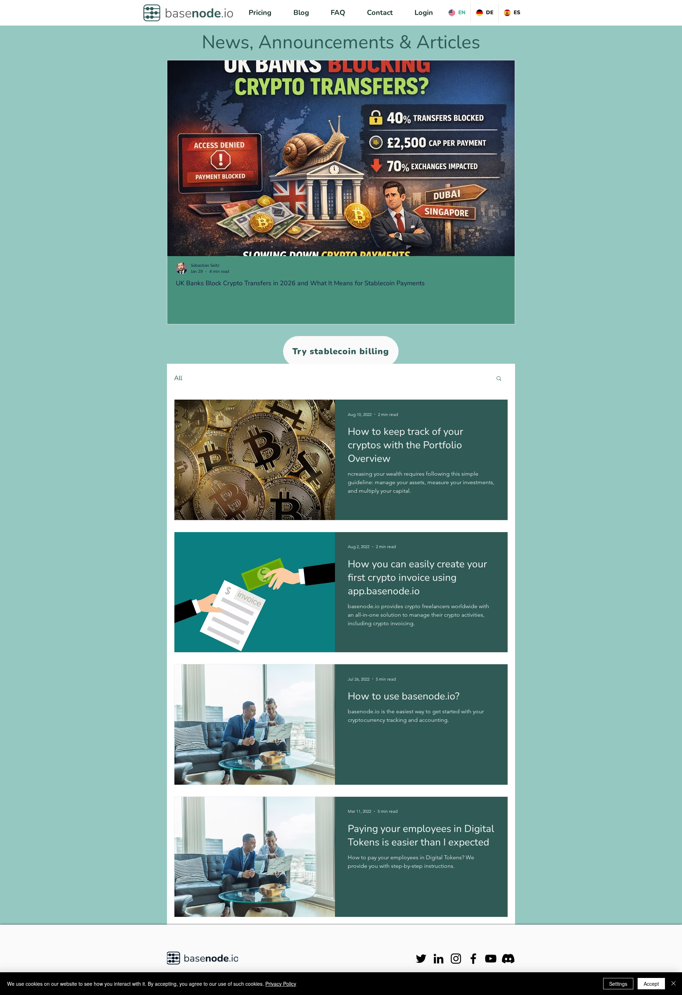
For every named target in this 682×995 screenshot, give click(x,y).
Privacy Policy (280, 983)
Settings (618, 983)
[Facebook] (473, 959)
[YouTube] (491, 959)
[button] (499, 379)
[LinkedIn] (438, 959)
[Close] (673, 983)
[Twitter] (421, 959)
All (178, 378)
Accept (651, 983)
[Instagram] (456, 959)
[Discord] (508, 959)
